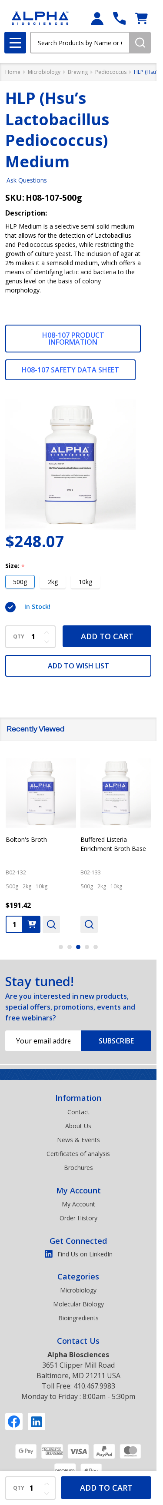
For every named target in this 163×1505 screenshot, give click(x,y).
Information (78, 1098)
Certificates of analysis (78, 1154)
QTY (18, 636)
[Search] (140, 42)
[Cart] (141, 18)
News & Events (78, 1140)
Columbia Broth (28, 839)
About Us (78, 1126)
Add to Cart (107, 636)
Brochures (78, 1167)
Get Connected (78, 1241)
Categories (78, 1276)
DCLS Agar (95, 839)
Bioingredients (78, 1318)
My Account (78, 1190)
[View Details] (14, 924)
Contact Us (78, 1341)
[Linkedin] (36, 1421)
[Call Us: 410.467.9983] (119, 18)
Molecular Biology (78, 1304)
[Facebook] (14, 1421)
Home (12, 72)
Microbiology (78, 1290)
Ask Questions (27, 180)
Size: (15, 566)
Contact (78, 1112)
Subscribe (116, 1041)
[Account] (97, 18)
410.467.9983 (94, 1386)
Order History (78, 1218)
